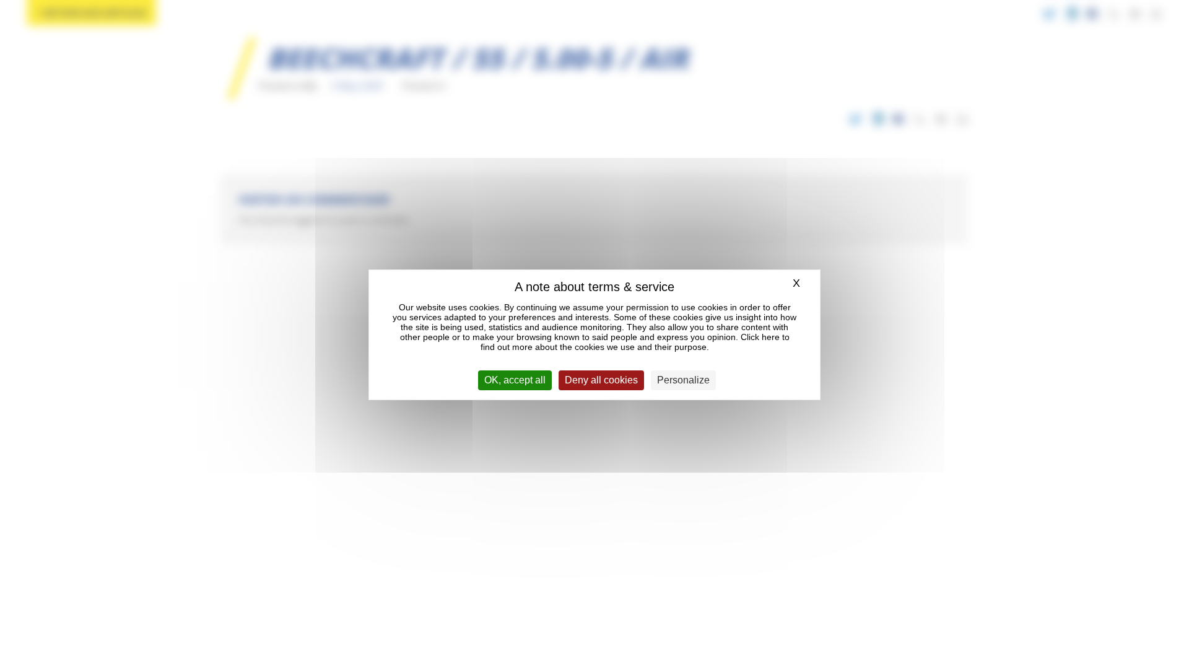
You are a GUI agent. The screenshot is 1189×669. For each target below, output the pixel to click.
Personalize (683, 380)
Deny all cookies (601, 380)
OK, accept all (515, 380)
